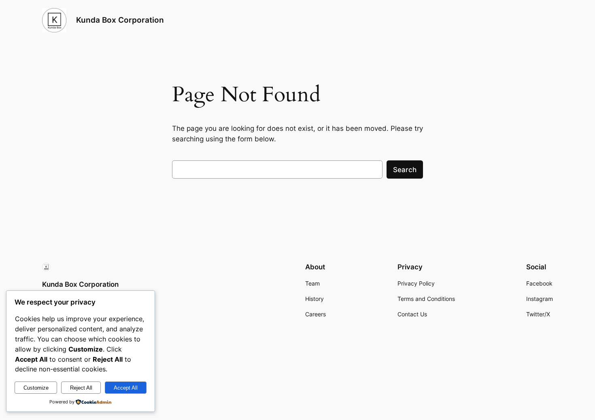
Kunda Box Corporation (120, 20)
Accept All (126, 388)
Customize (36, 388)
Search (404, 170)
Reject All (81, 388)
